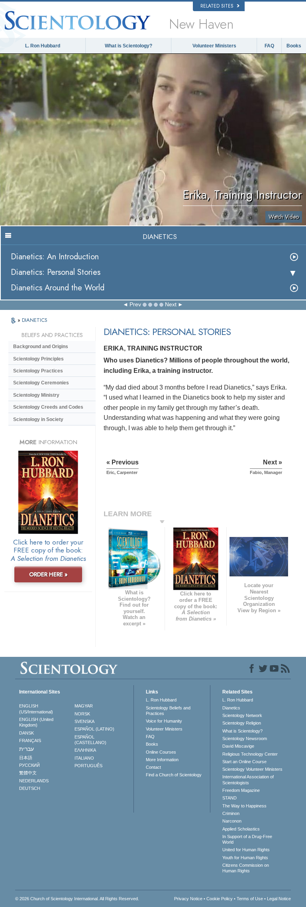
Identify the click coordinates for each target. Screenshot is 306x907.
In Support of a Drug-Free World (247, 839)
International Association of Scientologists (248, 779)
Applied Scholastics (241, 829)
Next (171, 304)
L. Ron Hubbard (42, 46)
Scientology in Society (38, 419)
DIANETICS (34, 320)
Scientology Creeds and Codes (48, 407)
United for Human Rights (246, 849)
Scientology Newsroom (244, 738)
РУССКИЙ (29, 765)
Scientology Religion (241, 723)
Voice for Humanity (164, 721)
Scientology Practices (38, 371)
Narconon (231, 821)
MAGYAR (84, 705)
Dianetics (231, 707)
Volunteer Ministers (214, 46)
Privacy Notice (188, 898)
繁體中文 (28, 772)
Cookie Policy (219, 898)
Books (293, 46)
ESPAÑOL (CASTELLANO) (90, 740)
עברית (26, 749)
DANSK (26, 733)
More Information (162, 759)
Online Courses (161, 752)
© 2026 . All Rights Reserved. (77, 898)
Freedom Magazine (241, 790)
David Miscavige (238, 746)
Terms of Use (250, 898)
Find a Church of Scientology (174, 774)
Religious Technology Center (250, 754)
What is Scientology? (128, 46)
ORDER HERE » (48, 574)
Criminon (230, 813)
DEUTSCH (29, 788)
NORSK (82, 713)
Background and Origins (40, 346)
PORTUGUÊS (88, 765)
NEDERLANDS (34, 780)
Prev (135, 304)
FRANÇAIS (30, 740)
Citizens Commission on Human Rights (245, 868)
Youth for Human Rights (245, 857)
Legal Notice (279, 898)
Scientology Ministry (36, 395)
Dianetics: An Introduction (55, 257)
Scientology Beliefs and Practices (168, 710)
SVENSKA (84, 721)
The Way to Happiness (244, 805)
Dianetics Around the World (57, 288)
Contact (153, 767)
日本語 (25, 757)
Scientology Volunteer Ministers (252, 769)
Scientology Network (242, 715)
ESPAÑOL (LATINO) (94, 729)
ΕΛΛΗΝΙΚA (85, 750)
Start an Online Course (244, 761)
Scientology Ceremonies (41, 383)
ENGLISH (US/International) (36, 708)
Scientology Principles (38, 359)
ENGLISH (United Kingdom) (36, 722)
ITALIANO (84, 758)
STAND (229, 797)
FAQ (269, 46)
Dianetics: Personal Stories (55, 272)
